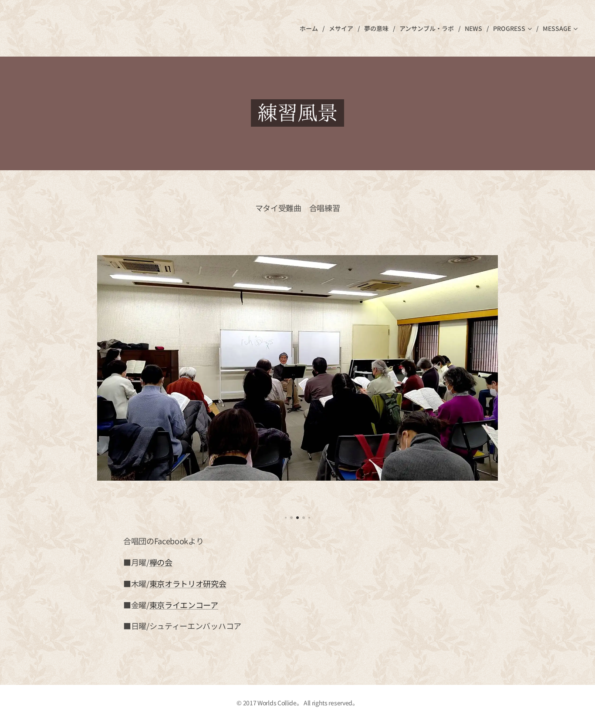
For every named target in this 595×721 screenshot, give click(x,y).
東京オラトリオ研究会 (188, 583)
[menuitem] (311, 28)
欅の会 (160, 562)
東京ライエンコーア (183, 604)
